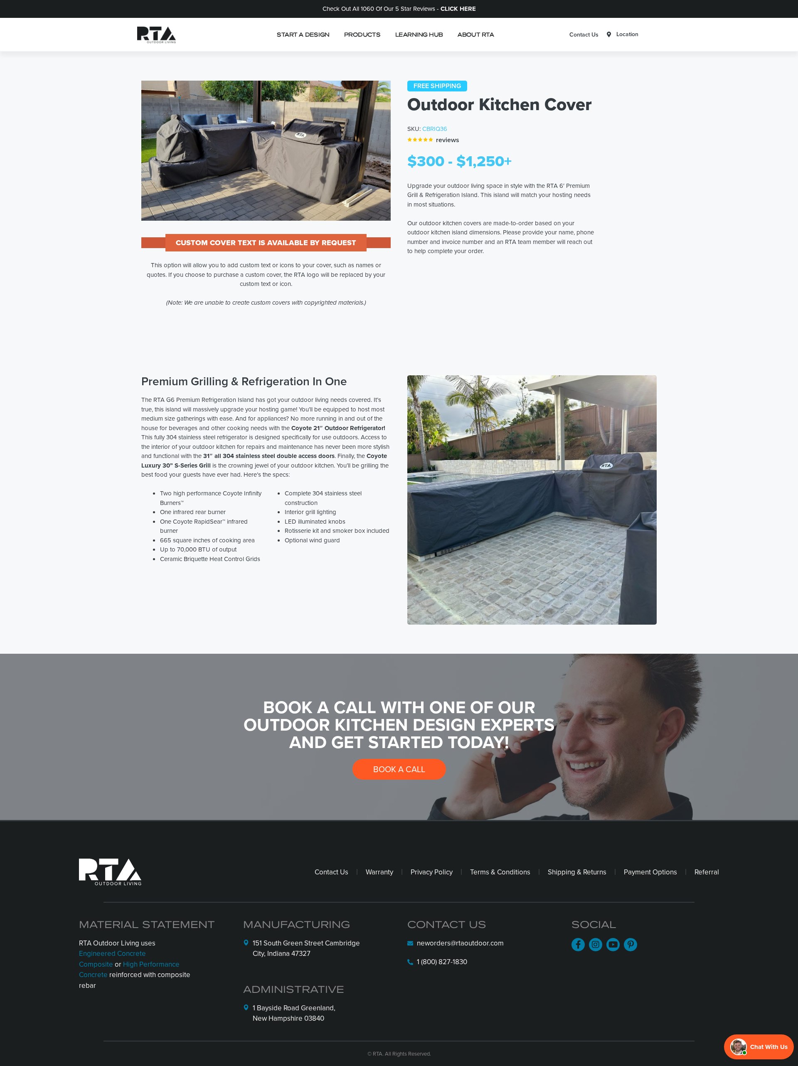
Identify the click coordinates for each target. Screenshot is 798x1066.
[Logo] (154, 34)
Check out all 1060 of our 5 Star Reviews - (399, 8)
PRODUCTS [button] (362, 34)
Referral (707, 872)
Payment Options (650, 872)
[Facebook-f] (578, 944)
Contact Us (583, 34)
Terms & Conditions (500, 872)
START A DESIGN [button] (303, 34)
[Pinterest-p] (630, 944)
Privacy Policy (432, 872)
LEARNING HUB (419, 34)
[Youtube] (613, 944)
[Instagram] (595, 944)
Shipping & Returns (577, 872)
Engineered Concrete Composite (112, 958)
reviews (447, 140)
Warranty (379, 872)
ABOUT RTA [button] (476, 34)
